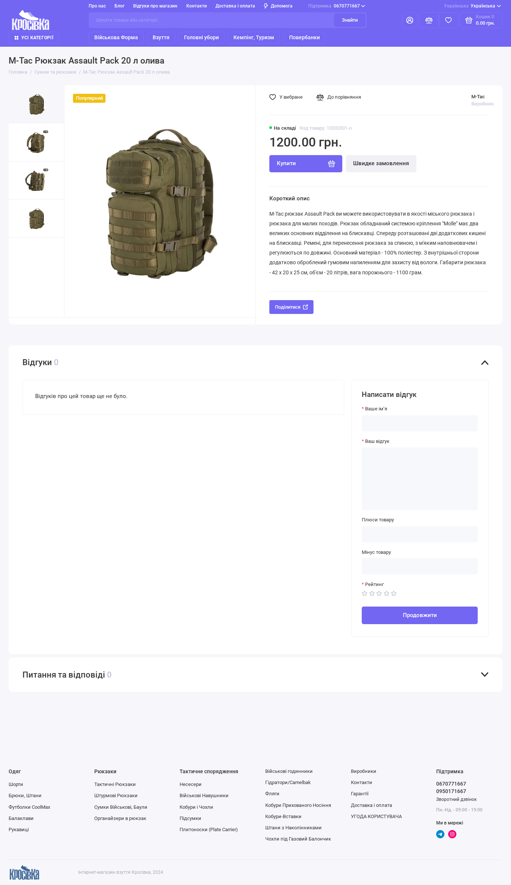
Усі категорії (37, 37)
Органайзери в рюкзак (120, 818)
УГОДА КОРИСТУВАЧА (376, 816)
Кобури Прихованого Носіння (298, 805)
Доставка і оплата (235, 6)
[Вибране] (448, 20)
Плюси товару (378, 519)
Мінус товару (376, 552)
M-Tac (478, 96)
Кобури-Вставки (283, 816)
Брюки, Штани (25, 795)
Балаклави (21, 818)
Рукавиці (19, 829)
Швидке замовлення (381, 163)
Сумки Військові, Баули (120, 807)
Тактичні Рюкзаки (115, 784)
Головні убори (201, 37)
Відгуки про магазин (155, 6)
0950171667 (451, 791)
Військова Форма (116, 37)
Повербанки (304, 37)
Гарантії (359, 793)
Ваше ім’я (376, 408)
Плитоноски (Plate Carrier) (209, 829)
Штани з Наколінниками (293, 827)
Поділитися (287, 307)
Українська (470, 6)
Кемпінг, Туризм (253, 37)
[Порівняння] (429, 20)
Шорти (16, 784)
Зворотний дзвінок (456, 799)
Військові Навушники (204, 795)
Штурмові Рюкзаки (116, 795)
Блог (119, 6)
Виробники (363, 771)
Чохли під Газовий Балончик (298, 839)
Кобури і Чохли (196, 807)
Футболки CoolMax (29, 807)
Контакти (196, 6)
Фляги (272, 793)
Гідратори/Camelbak (288, 782)
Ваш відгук (377, 441)
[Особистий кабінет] (409, 20)
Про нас (97, 6)
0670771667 (334, 6)
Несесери (191, 784)
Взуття (161, 37)
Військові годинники (289, 771)
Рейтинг (374, 584)
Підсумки (190, 818)
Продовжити (420, 615)
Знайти (350, 20)
